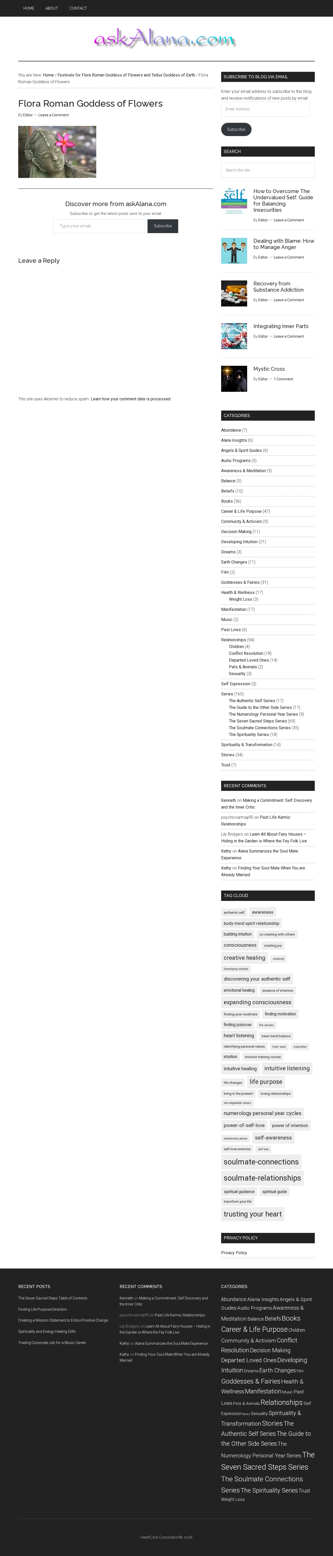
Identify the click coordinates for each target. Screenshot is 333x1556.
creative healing (244, 958)
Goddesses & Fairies (240, 582)
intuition (230, 1056)
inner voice (279, 1046)
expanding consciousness (257, 1002)
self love (263, 1149)
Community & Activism (241, 521)
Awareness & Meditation (243, 470)
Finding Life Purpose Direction (42, 1309)
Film (225, 572)
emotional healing (239, 990)
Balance (228, 480)
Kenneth (228, 800)
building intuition (238, 934)
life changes (233, 1083)
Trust (225, 765)
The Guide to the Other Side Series (260, 707)
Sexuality (237, 673)
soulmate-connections (261, 1161)
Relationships (233, 639)
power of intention (290, 1125)
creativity (278, 959)
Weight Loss (240, 599)
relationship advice (235, 1138)
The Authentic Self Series (252, 700)
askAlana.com (166, 38)
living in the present (238, 1094)
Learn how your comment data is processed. (131, 398)
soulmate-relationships (262, 1178)
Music (226, 619)
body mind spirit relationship (251, 923)
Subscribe (163, 225)
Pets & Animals (243, 666)
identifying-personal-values (244, 1046)
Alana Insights (234, 440)
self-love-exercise (237, 1149)
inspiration (300, 1046)
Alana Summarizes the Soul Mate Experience (171, 1343)
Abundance (231, 430)
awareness (262, 912)
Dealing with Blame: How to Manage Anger (283, 244)
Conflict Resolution (246, 653)
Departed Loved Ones (249, 660)
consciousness (240, 945)
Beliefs (227, 491)
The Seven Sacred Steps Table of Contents (52, 1298)
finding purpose (238, 1024)
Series (227, 693)
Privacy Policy (234, 1252)
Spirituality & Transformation (246, 744)
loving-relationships (276, 1094)
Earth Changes (234, 562)
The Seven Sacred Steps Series (258, 721)
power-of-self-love (244, 1125)
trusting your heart (253, 1214)
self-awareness (273, 1138)
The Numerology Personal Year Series (263, 714)
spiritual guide (274, 1191)
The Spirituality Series (249, 734)
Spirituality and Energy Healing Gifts (47, 1331)
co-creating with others (277, 934)
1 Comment (283, 379)
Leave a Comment (54, 115)
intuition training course (263, 1057)
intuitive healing (240, 1069)
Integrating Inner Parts (281, 326)
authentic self (234, 912)
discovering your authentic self (257, 979)
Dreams (228, 551)
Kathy (226, 851)
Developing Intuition (239, 541)
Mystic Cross (269, 369)
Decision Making (236, 531)
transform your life (238, 1201)
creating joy (273, 945)
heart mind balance (276, 1036)
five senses (266, 1025)
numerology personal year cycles (263, 1113)
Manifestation (233, 609)
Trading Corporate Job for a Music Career (52, 1343)
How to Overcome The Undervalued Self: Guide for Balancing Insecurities (283, 200)
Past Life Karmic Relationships (180, 1315)
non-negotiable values (237, 1103)
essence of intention (277, 990)
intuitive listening (287, 1068)
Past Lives (231, 629)
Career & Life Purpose (241, 511)
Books (227, 501)
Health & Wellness (238, 592)
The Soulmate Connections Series (260, 727)
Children (236, 646)
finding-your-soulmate (240, 1014)
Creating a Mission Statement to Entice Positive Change (63, 1320)
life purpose (266, 1081)
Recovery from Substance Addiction (278, 286)
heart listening (239, 1036)
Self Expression (235, 683)
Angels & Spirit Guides (241, 450)
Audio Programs (236, 460)
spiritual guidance (239, 1191)
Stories (227, 754)
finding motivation (280, 1013)
